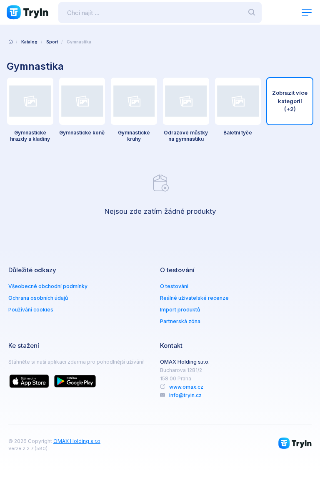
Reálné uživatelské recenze (194, 298)
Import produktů (180, 309)
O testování (174, 286)
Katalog (29, 41)
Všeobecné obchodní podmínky (48, 286)
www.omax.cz (186, 387)
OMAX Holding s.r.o (76, 441)
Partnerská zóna (180, 321)
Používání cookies (30, 309)
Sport (52, 41)
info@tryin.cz (185, 395)
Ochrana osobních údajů (38, 298)
